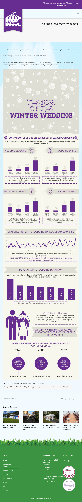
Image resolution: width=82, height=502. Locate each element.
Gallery (5, 482)
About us (6, 474)
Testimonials (7, 478)
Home (5, 461)
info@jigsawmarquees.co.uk (53, 477)
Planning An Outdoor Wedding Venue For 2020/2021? (70, 427)
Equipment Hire (8, 470)
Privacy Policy (47, 498)
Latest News (41, 56)
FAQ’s (5, 486)
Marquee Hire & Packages (8, 465)
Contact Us (6, 490)
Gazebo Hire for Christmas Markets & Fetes (30, 427)
